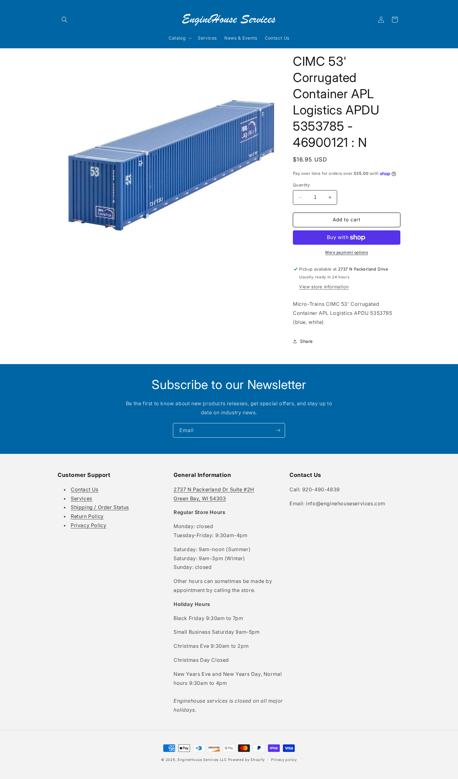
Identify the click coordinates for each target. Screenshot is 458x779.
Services (81, 498)
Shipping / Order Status (100, 507)
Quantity (301, 184)
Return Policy (87, 516)
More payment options (346, 252)
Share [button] (306, 341)
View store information (324, 286)
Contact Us (84, 489)
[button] (64, 19)
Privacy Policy (88, 525)
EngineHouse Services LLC (202, 759)
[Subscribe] (278, 430)
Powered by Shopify (246, 759)
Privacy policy (284, 759)
